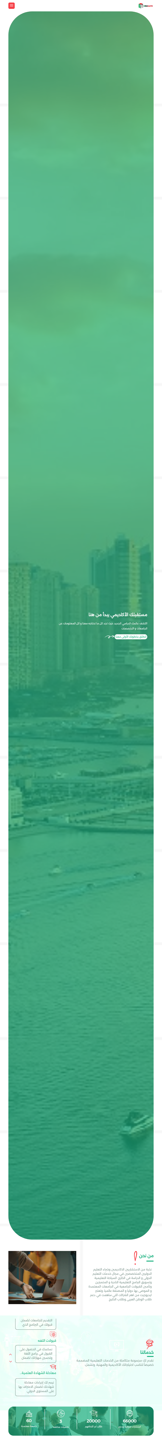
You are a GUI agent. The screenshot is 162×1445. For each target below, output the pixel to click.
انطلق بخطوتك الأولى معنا (130, 636)
